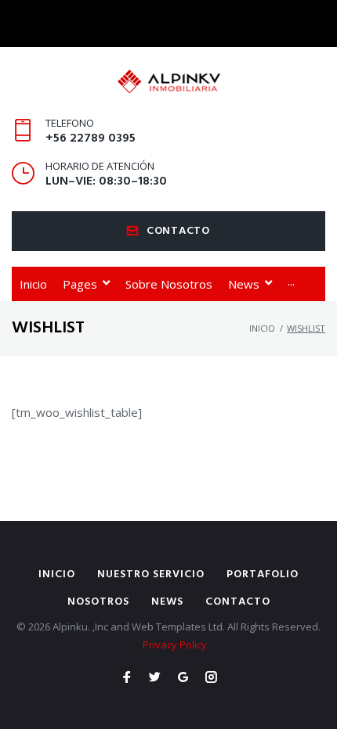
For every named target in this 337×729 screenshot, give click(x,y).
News (167, 602)
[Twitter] (155, 678)
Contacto (178, 231)
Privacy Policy (175, 644)
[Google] (183, 678)
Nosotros (98, 602)
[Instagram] (211, 678)
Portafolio (262, 575)
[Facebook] (126, 678)
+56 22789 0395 (90, 138)
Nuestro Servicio (151, 575)
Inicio (262, 328)
